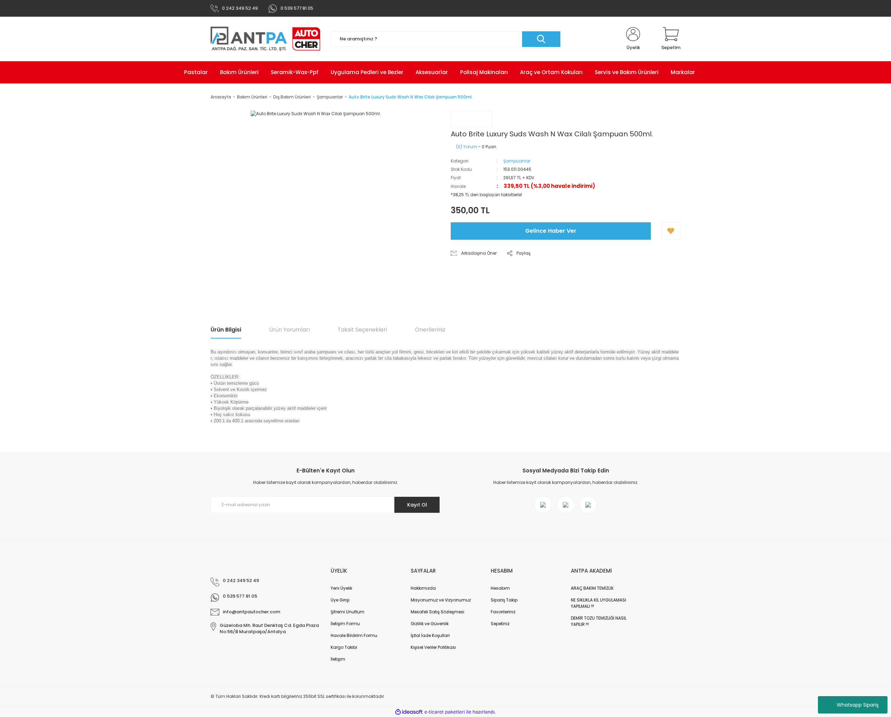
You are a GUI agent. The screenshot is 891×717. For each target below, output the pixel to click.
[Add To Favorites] (670, 231)
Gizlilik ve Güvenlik (430, 624)
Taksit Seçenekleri (362, 330)
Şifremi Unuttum (347, 612)
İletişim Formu (345, 624)
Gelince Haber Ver (550, 231)
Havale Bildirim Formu (354, 635)
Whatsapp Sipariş (857, 704)
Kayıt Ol (417, 504)
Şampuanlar (516, 161)
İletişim (338, 659)
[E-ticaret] (444, 712)
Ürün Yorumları (289, 330)
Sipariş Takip (504, 600)
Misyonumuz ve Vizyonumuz (441, 600)
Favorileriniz (503, 612)
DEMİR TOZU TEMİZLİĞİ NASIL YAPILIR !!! (598, 621)
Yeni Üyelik (341, 588)
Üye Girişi (340, 600)
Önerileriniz (430, 330)
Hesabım (500, 588)
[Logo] (265, 39)
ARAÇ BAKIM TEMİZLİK (592, 588)
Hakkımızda (423, 588)
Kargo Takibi (344, 647)
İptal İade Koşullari (430, 635)
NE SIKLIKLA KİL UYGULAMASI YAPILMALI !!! (598, 603)
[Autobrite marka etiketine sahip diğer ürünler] (471, 119)
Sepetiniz (500, 624)
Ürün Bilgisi (226, 330)
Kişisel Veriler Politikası (433, 647)
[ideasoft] (409, 712)
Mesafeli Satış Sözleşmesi (437, 612)
